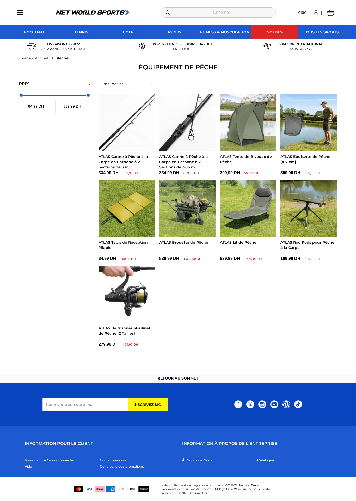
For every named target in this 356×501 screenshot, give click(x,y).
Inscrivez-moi (148, 404)
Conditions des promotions (122, 466)
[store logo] (92, 12)
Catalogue (265, 460)
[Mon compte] (316, 12)
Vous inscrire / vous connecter (49, 460)
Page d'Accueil (35, 58)
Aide (302, 12)
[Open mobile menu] (20, 12)
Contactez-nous (113, 460)
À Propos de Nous (197, 460)
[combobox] (218, 12)
